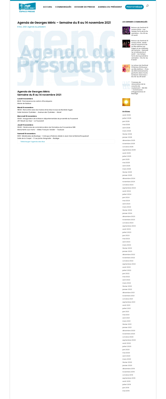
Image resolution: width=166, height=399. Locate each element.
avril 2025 (126, 166)
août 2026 (126, 115)
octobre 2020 (127, 337)
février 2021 (126, 324)
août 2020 (126, 343)
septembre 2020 (129, 340)
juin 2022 (125, 273)
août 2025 (126, 153)
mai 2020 (126, 353)
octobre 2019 (127, 375)
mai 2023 (126, 238)
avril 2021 (126, 318)
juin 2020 (126, 349)
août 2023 (126, 229)
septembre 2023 (129, 226)
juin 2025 (125, 159)
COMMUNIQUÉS (63, 7)
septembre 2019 (128, 378)
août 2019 (126, 381)
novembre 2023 (128, 219)
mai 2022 (126, 277)
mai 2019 (125, 391)
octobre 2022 (127, 261)
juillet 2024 (126, 194)
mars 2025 (126, 169)
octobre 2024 (127, 185)
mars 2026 (126, 131)
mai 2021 (125, 315)
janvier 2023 (127, 251)
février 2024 (127, 210)
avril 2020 (126, 356)
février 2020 (127, 362)
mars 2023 (126, 245)
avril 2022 (126, 280)
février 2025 (127, 172)
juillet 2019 (126, 384)
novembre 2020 (128, 334)
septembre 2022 (129, 264)
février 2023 (127, 248)
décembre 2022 (128, 254)
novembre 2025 (128, 143)
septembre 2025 (129, 150)
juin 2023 (125, 235)
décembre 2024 (128, 178)
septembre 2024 (129, 188)
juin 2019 (125, 387)
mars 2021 (126, 321)
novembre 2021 (128, 296)
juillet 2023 (126, 232)
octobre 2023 (127, 223)
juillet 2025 (126, 156)
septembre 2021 (128, 302)
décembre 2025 (128, 140)
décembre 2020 (128, 330)
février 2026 (127, 134)
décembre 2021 (128, 292)
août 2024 (126, 191)
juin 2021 (125, 311)
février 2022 (127, 286)
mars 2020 (126, 359)
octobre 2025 (127, 147)
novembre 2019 (128, 372)
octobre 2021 (127, 299)
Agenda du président (37, 27)
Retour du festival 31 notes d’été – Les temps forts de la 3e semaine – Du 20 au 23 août (139, 31)
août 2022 (126, 267)
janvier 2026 (127, 137)
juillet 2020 (126, 346)
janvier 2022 (127, 289)
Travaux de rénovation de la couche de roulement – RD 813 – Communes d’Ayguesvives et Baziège (139, 88)
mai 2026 (126, 124)
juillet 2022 (126, 270)
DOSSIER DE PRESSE (84, 7)
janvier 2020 (127, 365)
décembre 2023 (128, 216)
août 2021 (126, 305)
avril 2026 (126, 128)
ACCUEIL (47, 7)
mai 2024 (126, 200)
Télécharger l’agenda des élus (32, 141)
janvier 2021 (127, 327)
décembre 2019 (128, 368)
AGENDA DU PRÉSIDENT (110, 7)
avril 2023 (126, 242)
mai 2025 (126, 162)
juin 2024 (126, 197)
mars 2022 (126, 283)
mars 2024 (126, 207)
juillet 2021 (126, 308)
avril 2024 (126, 204)
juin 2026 (125, 121)
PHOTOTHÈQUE (134, 6)
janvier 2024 (127, 213)
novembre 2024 (128, 181)
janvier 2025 (127, 175)
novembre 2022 (128, 257)
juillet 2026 (126, 118)
